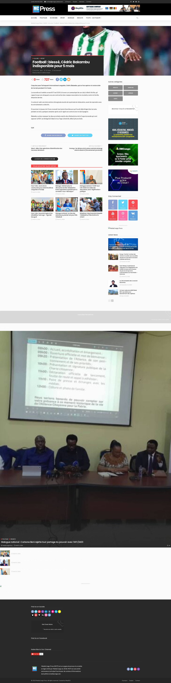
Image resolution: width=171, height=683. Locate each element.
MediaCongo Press (8, 545)
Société (43, 183)
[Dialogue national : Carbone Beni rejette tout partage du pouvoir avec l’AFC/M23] (85, 439)
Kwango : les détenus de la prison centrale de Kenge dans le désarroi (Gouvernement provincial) (85, 149)
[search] (137, 17)
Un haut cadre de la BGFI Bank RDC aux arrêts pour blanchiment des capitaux (128, 291)
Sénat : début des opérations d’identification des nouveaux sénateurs (46, 149)
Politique (43, 18)
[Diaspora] (131, 87)
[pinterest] (133, 205)
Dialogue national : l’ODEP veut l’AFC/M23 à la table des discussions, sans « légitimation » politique (90, 188)
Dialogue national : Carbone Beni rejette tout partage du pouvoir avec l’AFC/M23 (42, 542)
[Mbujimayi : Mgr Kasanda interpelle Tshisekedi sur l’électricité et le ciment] (91, 204)
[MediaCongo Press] (34, 669)
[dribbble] (123, 215)
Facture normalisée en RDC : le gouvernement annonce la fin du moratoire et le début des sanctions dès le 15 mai (123, 246)
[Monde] (115, 93)
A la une (36, 58)
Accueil (34, 18)
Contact (88, 1)
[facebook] (112, 205)
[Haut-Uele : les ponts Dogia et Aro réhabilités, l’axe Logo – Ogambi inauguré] (42, 204)
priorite (42, 182)
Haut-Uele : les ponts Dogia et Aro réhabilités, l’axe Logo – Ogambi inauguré (42, 215)
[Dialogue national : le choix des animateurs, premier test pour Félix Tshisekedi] (67, 204)
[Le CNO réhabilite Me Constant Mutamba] (113, 283)
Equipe (75, 1)
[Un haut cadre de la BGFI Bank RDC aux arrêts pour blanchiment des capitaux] (113, 292)
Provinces (36, 183)
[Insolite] (115, 87)
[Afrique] (131, 93)
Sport (62, 18)
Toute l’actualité (93, 18)
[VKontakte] (133, 215)
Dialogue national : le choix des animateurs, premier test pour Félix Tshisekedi (66, 215)
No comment (57, 70)
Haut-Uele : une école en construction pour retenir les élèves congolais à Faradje (42, 188)
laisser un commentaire (44, 159)
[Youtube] (112, 215)
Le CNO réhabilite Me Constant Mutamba (129, 281)
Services (81, 1)
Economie (53, 18)
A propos (68, 1)
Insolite (80, 18)
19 (169, 545)
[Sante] (115, 98)
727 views (48, 70)
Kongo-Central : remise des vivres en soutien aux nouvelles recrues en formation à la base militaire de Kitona (129, 256)
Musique (71, 18)
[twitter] (123, 205)
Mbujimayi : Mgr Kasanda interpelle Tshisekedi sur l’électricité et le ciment (91, 215)
